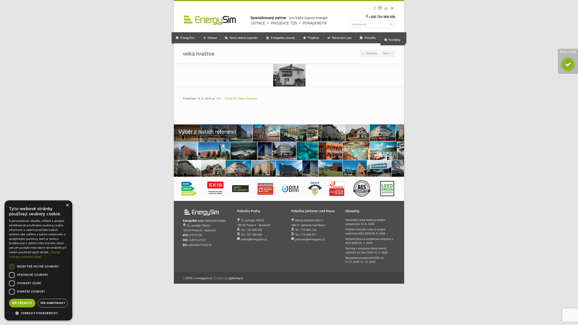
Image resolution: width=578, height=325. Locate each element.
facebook (375, 8)
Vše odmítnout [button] (52, 303)
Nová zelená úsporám (243, 37)
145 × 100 (222, 98)
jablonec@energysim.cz (310, 239)
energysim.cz (204, 278)
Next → (388, 53)
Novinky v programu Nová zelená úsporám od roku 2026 (365, 250)
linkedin (380, 8)
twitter (392, 8)
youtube (386, 8)
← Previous (370, 53)
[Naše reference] (289, 150)
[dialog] (38, 260)
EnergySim (187, 37)
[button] (38, 313)
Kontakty (394, 39)
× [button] (67, 205)
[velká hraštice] (289, 75)
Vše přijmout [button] (22, 303)
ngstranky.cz (235, 278)
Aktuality (370, 37)
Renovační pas (341, 37)
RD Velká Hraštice (245, 98)
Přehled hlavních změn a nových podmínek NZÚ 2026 (365, 231)
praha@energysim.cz (254, 239)
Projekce (313, 37)
